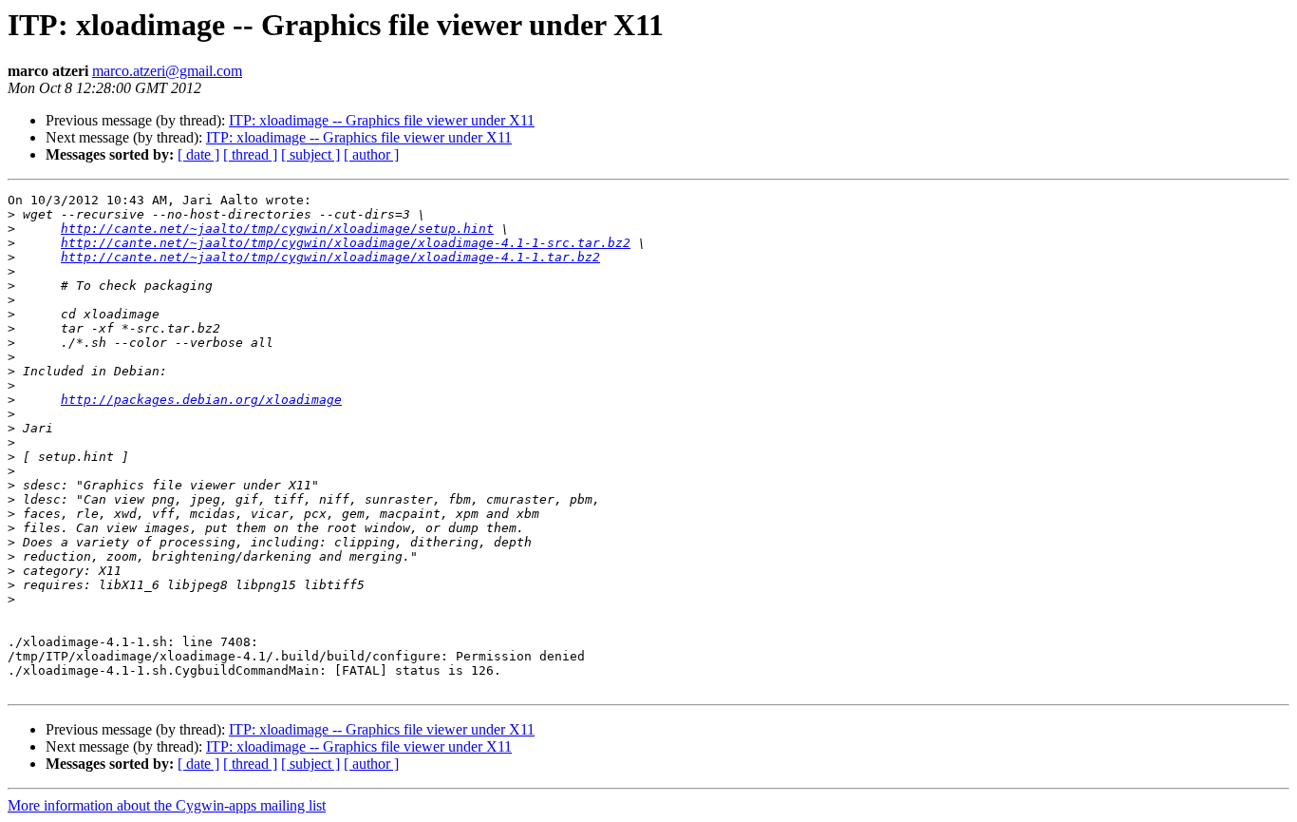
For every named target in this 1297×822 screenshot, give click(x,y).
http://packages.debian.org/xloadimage (201, 399)
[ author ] (371, 154)
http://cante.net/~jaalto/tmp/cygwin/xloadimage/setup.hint (277, 228)
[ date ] (198, 154)
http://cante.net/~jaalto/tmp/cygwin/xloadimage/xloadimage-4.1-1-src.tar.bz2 (345, 243)
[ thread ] (250, 154)
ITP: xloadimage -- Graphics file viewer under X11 (382, 120)
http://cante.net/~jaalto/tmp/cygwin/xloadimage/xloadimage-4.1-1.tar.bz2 (330, 257)
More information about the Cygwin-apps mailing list (167, 805)
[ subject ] (310, 154)
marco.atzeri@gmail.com (167, 71)
